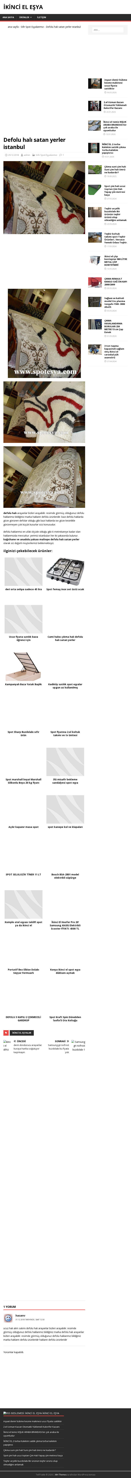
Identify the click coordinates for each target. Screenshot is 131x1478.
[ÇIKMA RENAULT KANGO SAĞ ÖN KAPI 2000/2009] (95, 285)
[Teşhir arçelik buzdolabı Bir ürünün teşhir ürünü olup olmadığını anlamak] (95, 215)
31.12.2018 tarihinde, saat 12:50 (30, 1319)
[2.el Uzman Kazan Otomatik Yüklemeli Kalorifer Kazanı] (94, 109)
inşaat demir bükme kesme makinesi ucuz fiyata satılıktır (115, 84)
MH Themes (61, 1474)
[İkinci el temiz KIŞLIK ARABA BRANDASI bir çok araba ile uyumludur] (94, 128)
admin (27, 155)
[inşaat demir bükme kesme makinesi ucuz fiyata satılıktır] (95, 86)
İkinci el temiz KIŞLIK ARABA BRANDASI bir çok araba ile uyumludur (115, 126)
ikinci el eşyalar (21, 1032)
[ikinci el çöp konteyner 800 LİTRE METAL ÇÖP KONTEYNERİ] (95, 263)
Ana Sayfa (8, 17)
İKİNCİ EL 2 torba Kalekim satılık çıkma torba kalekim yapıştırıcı (114, 148)
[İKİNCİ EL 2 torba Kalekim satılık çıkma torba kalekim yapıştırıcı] (93, 151)
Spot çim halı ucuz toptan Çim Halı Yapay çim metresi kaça (114, 190)
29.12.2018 (13, 155)
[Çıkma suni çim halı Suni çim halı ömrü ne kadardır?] (95, 172)
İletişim (41, 17)
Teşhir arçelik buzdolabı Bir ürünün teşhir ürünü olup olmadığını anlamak (115, 214)
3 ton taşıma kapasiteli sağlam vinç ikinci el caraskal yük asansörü (114, 351)
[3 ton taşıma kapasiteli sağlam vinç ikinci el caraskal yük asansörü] (95, 352)
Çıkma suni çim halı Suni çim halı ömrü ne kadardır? (115, 169)
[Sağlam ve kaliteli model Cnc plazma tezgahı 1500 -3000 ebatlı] (95, 305)
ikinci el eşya (50, 1413)
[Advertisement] (44, 84)
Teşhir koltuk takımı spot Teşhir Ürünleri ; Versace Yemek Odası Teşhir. (115, 238)
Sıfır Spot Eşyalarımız (32, 26)
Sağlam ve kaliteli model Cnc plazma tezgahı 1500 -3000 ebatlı (114, 302)
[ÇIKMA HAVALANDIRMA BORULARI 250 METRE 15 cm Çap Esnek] (95, 327)
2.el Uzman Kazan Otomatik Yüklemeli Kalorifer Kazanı (115, 105)
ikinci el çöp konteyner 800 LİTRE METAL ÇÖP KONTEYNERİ (115, 261)
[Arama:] (108, 30)
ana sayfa (13, 26)
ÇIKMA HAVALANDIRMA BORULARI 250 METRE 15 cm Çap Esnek (113, 326)
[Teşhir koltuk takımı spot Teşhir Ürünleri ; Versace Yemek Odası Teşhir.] (95, 240)
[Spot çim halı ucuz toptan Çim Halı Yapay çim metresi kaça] (95, 193)
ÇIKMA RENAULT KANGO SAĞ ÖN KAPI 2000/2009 (115, 281)
